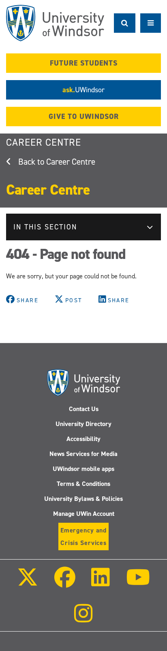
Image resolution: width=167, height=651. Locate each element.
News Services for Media (83, 454)
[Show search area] (124, 23)
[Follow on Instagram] (83, 619)
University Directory (83, 424)
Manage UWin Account (83, 513)
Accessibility (83, 439)
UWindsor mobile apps (83, 468)
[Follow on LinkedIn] (100, 583)
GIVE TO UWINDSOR (84, 116)
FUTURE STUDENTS (84, 63)
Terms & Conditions (83, 483)
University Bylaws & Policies (83, 498)
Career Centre (43, 142)
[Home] (55, 23)
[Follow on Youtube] (137, 583)
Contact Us (83, 409)
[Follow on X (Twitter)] (27, 583)
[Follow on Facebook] (65, 583)
